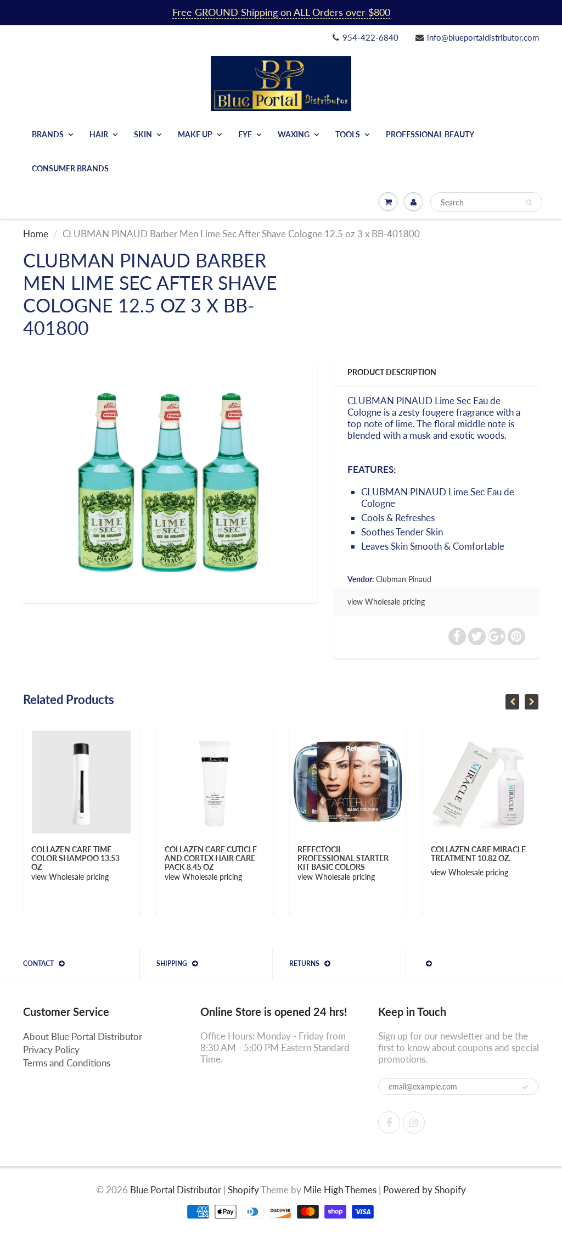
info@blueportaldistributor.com (483, 37)
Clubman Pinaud (403, 579)
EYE (245, 134)
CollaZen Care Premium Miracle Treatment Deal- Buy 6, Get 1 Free (496, 858)
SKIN (143, 134)
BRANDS (48, 134)
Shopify (243, 1189)
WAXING (294, 134)
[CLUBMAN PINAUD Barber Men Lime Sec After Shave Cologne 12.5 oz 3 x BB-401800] (170, 479)
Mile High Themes (340, 1189)
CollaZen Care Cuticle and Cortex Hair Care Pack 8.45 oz (94, 858)
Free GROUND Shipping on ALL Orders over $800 (281, 12)
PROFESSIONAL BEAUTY (430, 134)
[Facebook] (389, 1122)
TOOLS (347, 134)
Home (35, 233)
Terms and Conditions (66, 1063)
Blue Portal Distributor (176, 1189)
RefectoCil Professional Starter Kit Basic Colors (226, 858)
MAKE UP (195, 134)
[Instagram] (414, 1122)
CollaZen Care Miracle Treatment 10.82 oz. (361, 854)
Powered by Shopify (424, 1189)
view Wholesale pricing (386, 601)
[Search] (528, 202)
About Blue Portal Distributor (82, 1036)
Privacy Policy (51, 1049)
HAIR (98, 134)
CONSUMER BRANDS (70, 168)
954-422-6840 (370, 37)
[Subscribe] (525, 1087)
